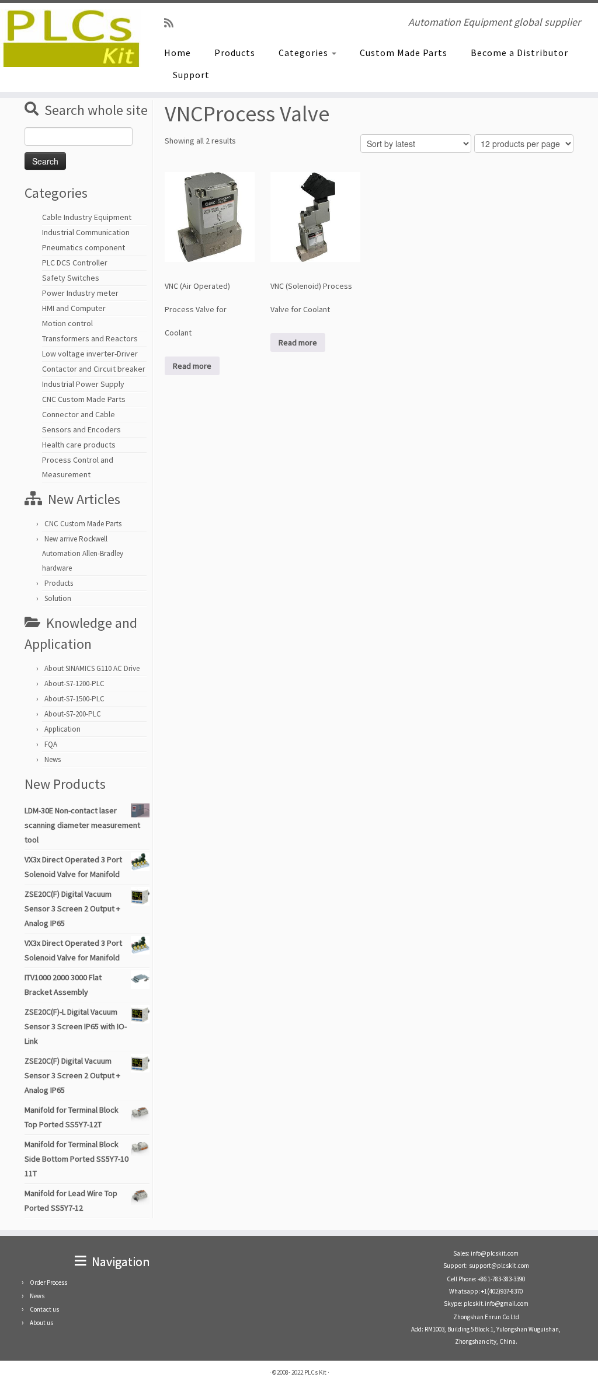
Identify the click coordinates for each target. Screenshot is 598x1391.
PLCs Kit (315, 1372)
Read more (192, 366)
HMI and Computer (74, 308)
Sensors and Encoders (81, 429)
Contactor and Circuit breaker (93, 369)
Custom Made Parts (403, 52)
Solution (57, 598)
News (52, 759)
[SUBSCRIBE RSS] (172, 23)
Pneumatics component (83, 247)
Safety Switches (70, 277)
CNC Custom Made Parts (84, 399)
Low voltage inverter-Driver (90, 353)
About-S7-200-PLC (72, 714)
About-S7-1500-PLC (74, 699)
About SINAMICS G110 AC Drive (92, 668)
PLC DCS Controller (74, 262)
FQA (50, 744)
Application (62, 729)
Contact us (44, 1309)
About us (41, 1323)
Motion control (67, 323)
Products (234, 52)
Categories (305, 52)
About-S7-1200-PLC (74, 683)
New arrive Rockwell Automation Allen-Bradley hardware (82, 553)
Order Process (48, 1282)
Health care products (79, 444)
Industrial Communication (86, 232)
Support (191, 75)
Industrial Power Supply (83, 384)
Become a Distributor (519, 52)
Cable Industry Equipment (86, 217)
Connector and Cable (78, 414)
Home (177, 52)
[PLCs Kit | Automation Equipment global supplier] (70, 38)
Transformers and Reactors (90, 338)
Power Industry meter (80, 293)
